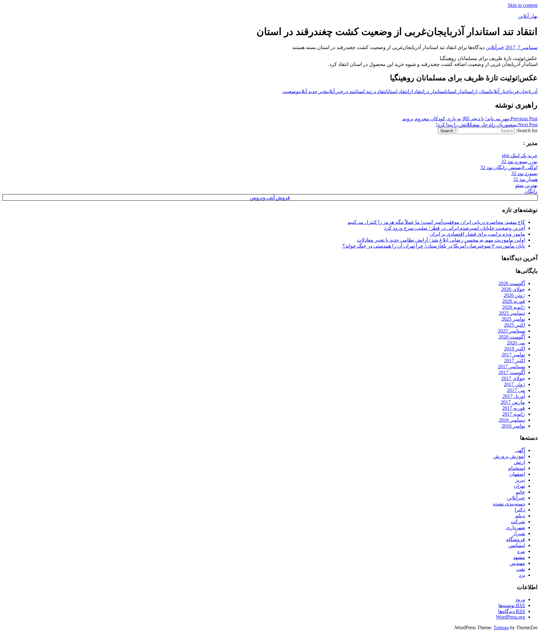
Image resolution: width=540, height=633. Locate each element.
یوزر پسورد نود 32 (519, 161)
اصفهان (517, 474)
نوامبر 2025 (513, 319)
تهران (519, 486)
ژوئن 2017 (514, 384)
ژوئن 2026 (514, 295)
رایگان (531, 191)
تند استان (363, 91)
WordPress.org (510, 617)
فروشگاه (515, 539)
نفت (520, 569)
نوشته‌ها (511, 605)
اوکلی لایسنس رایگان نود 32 (509, 167)
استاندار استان (460, 91)
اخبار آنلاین (501, 91)
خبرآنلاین (495, 47)
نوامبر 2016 (513, 426)
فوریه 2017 (513, 408)
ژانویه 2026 (513, 307)
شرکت (518, 521)
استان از (482, 91)
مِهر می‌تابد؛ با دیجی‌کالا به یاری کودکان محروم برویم (470, 118)
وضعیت (290, 91)
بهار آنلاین (528, 16)
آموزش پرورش (509, 456)
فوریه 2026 (513, 301)
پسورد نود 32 (524, 173)
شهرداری (515, 527)
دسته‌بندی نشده (509, 503)
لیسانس (516, 545)
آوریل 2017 (513, 396)
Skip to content (523, 5)
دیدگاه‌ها (511, 611)
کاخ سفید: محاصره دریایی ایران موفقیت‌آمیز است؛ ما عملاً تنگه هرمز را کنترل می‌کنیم (436, 222)
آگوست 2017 (511, 372)
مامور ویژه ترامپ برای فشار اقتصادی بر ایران (477, 234)
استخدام (516, 468)
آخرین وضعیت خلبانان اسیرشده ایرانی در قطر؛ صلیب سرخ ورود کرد (454, 228)
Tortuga (501, 627)
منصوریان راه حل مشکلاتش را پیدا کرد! (487, 124)
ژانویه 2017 (513, 414)
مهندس (517, 563)
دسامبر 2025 (512, 313)
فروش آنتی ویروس (270, 197)
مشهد (519, 557)
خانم (520, 492)
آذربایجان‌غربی (524, 91)
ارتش (519, 462)
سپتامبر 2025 (511, 331)
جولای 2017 (513, 378)
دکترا (520, 509)
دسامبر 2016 (512, 420)
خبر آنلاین (334, 91)
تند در (349, 91)
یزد (522, 575)
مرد (521, 551)
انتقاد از (416, 91)
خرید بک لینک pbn (520, 155)
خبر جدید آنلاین (312, 91)
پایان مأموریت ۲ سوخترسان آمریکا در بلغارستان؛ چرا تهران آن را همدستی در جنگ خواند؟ (433, 246)
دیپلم (520, 515)
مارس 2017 (513, 402)
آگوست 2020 (511, 336)
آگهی (520, 450)
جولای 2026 (513, 289)
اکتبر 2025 (514, 325)
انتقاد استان (398, 91)
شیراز (519, 533)
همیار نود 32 (525, 179)
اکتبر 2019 (514, 348)
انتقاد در (379, 91)
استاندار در (435, 91)
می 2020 (516, 342)
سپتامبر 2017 (511, 366)
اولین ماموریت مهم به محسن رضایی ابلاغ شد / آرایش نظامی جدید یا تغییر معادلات (441, 240)
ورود (520, 599)
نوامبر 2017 (513, 354)
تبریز (520, 480)
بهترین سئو (526, 185)
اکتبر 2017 (514, 360)
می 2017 (516, 390)
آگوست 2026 (511, 283)
